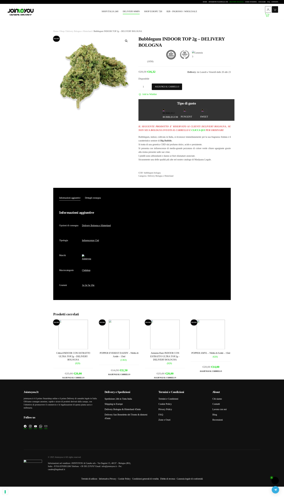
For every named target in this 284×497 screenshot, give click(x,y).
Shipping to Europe (114, 404)
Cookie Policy (165, 404)
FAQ (268, 2)
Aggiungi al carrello (167, 87)
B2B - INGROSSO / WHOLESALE (182, 11)
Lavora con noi (219, 409)
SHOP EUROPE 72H (153, 11)
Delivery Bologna (236, 2)
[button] (126, 41)
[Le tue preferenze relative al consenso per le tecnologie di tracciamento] (5, 492)
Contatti (274, 2)
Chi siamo (217, 399)
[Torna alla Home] (21, 12)
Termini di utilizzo (89, 478)
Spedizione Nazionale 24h (218, 2)
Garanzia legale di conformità (190, 478)
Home (205, 2)
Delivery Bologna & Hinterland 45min (123, 409)
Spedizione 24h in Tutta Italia (118, 399)
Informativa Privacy (107, 478)
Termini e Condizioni (168, 399)
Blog (214, 414)
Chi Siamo (262, 2)
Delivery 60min (131, 11)
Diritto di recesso (167, 478)
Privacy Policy (165, 409)
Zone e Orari (164, 420)
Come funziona (251, 2)
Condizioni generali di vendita (145, 478)
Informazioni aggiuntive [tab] (69, 198)
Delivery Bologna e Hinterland (79, 31)
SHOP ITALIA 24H (110, 11)
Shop (62, 31)
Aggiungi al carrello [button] (73, 378)
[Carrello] (271, 15)
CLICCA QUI (198, 130)
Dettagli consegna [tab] (93, 198)
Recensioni (217, 420)
